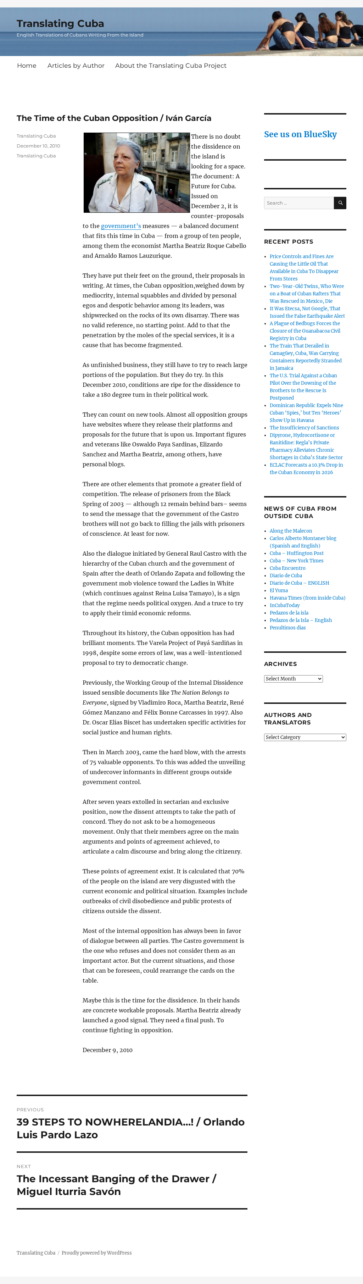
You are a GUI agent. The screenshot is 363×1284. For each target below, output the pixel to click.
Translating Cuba (60, 23)
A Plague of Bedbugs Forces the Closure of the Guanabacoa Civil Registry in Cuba (305, 331)
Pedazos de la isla (289, 613)
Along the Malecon (291, 531)
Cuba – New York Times (297, 561)
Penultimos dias (288, 628)
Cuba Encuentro (288, 568)
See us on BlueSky (300, 134)
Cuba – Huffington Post (297, 553)
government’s (121, 225)
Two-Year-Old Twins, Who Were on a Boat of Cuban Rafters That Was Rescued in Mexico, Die (307, 293)
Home (27, 65)
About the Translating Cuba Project (171, 65)
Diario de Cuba (286, 576)
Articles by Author (76, 65)
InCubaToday (285, 605)
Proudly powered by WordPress (97, 1253)
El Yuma (279, 591)
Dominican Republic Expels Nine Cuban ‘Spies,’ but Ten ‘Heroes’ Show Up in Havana (306, 412)
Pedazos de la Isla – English (301, 620)
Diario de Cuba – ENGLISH (299, 583)
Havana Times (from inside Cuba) (308, 598)
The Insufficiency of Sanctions (304, 428)
